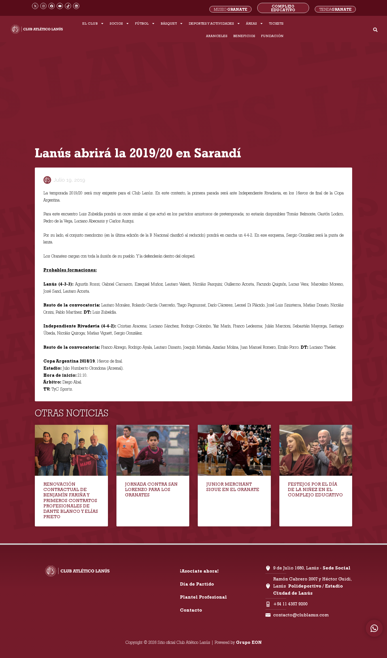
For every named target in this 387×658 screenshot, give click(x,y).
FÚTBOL (142, 23)
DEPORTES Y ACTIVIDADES (211, 23)
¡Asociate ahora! (199, 571)
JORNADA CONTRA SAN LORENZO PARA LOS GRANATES (151, 489)
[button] (375, 30)
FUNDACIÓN (272, 36)
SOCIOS (116, 23)
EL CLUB (90, 23)
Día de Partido (197, 584)
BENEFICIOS (244, 36)
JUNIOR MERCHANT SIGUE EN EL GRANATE (232, 486)
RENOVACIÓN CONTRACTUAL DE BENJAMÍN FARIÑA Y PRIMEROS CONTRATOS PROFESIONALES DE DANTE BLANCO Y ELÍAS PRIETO (70, 500)
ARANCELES (216, 36)
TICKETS (276, 23)
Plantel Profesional (203, 597)
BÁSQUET (169, 23)
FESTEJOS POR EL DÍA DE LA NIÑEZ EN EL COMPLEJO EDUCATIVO (315, 489)
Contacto (191, 610)
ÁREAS (251, 23)
